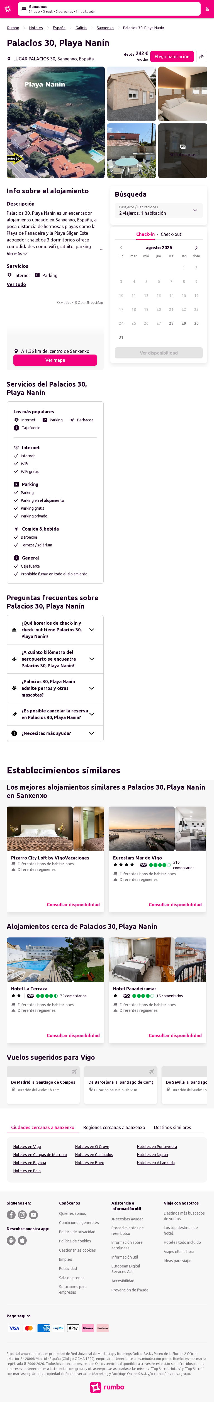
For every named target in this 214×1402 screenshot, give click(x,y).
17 (121, 309)
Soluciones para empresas (73, 1289)
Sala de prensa (71, 1278)
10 (121, 295)
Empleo (65, 1259)
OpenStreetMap (90, 302)
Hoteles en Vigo (27, 1146)
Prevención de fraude (130, 1290)
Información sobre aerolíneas (127, 1245)
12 (146, 295)
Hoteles (36, 28)
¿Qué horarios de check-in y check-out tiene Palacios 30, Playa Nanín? (51, 630)
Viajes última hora (179, 1251)
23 (196, 309)
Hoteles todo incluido (182, 1242)
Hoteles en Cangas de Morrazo (40, 1154)
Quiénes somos (72, 1213)
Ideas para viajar (177, 1261)
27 (159, 323)
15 (184, 295)
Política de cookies (75, 1241)
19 (146, 309)
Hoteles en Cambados (94, 1154)
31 (121, 337)
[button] (56, 122)
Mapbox (66, 302)
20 (159, 309)
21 (171, 309)
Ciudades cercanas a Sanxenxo (42, 1127)
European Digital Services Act (125, 1269)
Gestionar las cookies (77, 1250)
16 (196, 295)
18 (134, 309)
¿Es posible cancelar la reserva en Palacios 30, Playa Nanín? (54, 714)
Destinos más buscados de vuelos (184, 1216)
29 (184, 323)
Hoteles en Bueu (89, 1163)
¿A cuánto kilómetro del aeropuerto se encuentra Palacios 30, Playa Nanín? (48, 659)
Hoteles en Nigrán (152, 1154)
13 (159, 295)
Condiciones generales (79, 1222)
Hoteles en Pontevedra (157, 1146)
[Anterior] (121, 247)
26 (146, 323)
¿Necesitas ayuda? (127, 1219)
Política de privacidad (77, 1232)
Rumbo (13, 28)
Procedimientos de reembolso (127, 1231)
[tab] (43, 1127)
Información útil (124, 1257)
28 (171, 323)
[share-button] (202, 56)
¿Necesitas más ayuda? (46, 733)
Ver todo (16, 284)
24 (121, 323)
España (59, 28)
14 (171, 295)
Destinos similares (172, 1127)
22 (184, 309)
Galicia (81, 28)
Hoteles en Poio (27, 1171)
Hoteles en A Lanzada (156, 1163)
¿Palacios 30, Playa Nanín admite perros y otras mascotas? (48, 688)
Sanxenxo (105, 28)
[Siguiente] (196, 247)
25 (134, 323)
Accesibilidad (122, 1281)
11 (134, 295)
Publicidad (68, 1268)
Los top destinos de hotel (181, 1230)
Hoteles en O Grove (92, 1146)
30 (196, 323)
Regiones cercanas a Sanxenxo (114, 1127)
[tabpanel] (107, 1160)
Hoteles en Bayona (29, 1163)
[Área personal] (207, 9)
